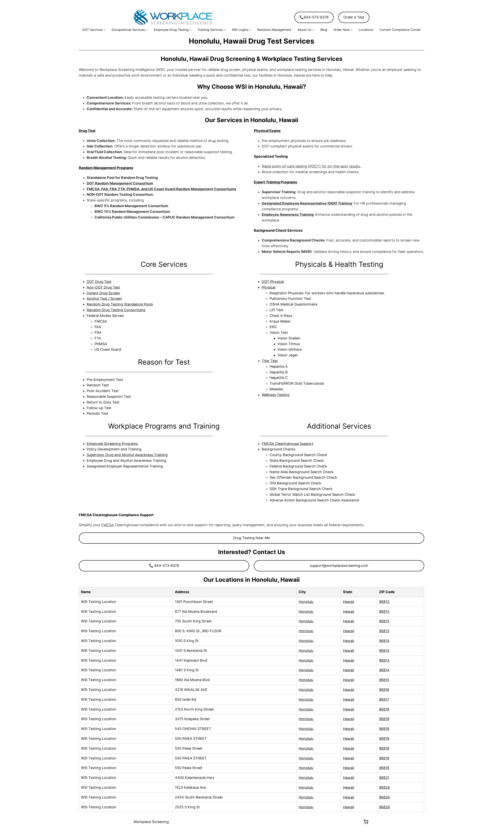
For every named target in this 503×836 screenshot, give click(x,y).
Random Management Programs (106, 168)
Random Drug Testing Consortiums (116, 310)
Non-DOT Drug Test (103, 287)
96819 (384, 709)
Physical (268, 287)
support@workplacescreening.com (339, 565)
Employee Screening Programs (112, 444)
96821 (384, 778)
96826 (384, 787)
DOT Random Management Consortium (120, 183)
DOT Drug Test (99, 282)
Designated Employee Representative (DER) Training (307, 203)
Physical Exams (267, 131)
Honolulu (306, 602)
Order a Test (353, 17)
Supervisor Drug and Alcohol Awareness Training (127, 455)
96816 (384, 690)
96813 (384, 602)
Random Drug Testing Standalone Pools (120, 304)
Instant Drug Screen (103, 293)
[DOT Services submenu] (104, 30)
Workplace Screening (151, 822)
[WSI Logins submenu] (250, 30)
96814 (384, 641)
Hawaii (348, 602)
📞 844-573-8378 (164, 565)
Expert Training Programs (275, 182)
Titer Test (270, 361)
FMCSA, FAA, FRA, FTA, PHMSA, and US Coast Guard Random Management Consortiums (161, 189)
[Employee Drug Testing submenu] (190, 30)
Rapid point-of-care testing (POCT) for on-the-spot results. (311, 166)
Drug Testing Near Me (251, 538)
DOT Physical (273, 282)
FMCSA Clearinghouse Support (287, 444)
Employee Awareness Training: (288, 214)
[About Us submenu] (313, 30)
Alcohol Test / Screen (104, 298)
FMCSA (107, 525)
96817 (384, 699)
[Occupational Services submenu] (147, 30)
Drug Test (87, 131)
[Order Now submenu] (351, 30)
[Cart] (365, 821)
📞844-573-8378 (314, 17)
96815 (384, 680)
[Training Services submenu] (225, 30)
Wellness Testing (275, 395)
